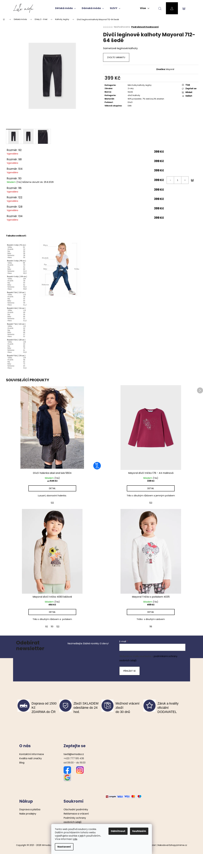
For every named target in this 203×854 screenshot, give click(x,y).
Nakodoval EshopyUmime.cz (172, 845)
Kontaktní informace (31, 754)
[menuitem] (65, 8)
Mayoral (170, 69)
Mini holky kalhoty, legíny (139, 85)
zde (75, 839)
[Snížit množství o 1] (170, 180)
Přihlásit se (129, 670)
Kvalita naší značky (30, 758)
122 (52, 502)
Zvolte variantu (116, 57)
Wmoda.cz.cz (49, 845)
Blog (21, 762)
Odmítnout (118, 831)
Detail (52, 488)
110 (52, 626)
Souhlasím (139, 831)
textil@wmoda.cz (74, 754)
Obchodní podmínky (76, 809)
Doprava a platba (29, 809)
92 (46, 626)
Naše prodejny (27, 813)
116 (151, 626)
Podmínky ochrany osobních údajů (75, 820)
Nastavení (64, 846)
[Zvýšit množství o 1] (184, 180)
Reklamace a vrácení (76, 813)
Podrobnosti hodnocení (145, 27)
